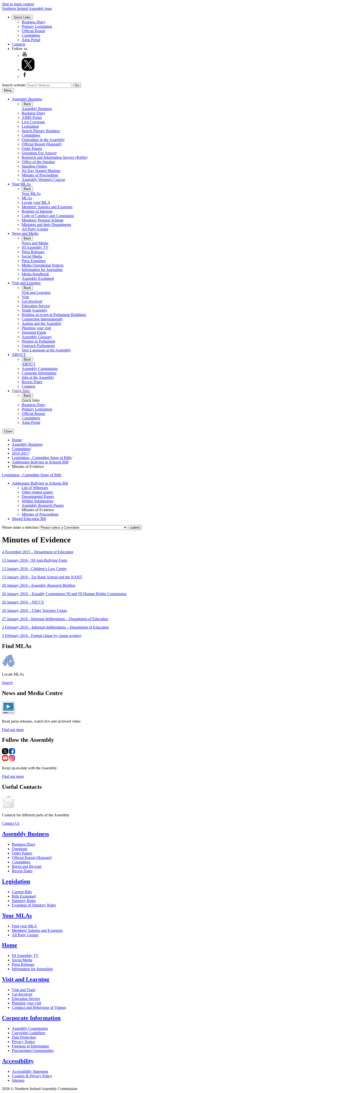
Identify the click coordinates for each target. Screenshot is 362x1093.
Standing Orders (34, 166)
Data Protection (24, 1037)
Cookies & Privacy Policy (32, 1076)
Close (8, 431)
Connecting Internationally (42, 319)
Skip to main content (18, 4)
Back (27, 104)
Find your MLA (24, 926)
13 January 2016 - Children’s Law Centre (34, 569)
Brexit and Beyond (26, 866)
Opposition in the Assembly (43, 140)
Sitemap (18, 1080)
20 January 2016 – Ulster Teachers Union (34, 610)
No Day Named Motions (41, 171)
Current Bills (22, 892)
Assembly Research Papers (43, 505)
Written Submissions (37, 501)
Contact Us (10, 823)
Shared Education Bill (29, 519)
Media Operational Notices (43, 265)
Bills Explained (24, 896)
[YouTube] (25, 55)
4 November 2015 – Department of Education (37, 552)
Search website (13, 85)
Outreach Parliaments (38, 346)
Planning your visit (36, 328)
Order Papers (32, 148)
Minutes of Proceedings (40, 175)
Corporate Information (39, 373)
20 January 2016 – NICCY (23, 602)
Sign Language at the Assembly (46, 350)
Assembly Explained (38, 278)
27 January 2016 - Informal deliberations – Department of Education (55, 619)
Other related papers (37, 492)
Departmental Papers (38, 496)
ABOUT (19, 354)
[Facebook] (25, 76)
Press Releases (33, 252)
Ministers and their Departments (46, 224)
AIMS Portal (32, 117)
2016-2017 (20, 453)
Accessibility (18, 1061)
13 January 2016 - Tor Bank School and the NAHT (42, 577)
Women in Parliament (38, 341)
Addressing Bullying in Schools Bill (40, 462)
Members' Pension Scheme (43, 220)
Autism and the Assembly (42, 323)
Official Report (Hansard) (42, 144)
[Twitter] (28, 69)
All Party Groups (35, 229)
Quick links (21, 391)
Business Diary (33, 22)
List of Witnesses (35, 488)
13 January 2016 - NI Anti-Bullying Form (34, 560)
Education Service (36, 306)
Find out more (13, 730)
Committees (31, 35)
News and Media (25, 233)
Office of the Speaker (38, 162)
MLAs (27, 198)
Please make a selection (20, 527)
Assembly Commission (40, 368)
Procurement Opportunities (33, 1050)
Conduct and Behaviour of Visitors (39, 1007)
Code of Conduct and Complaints (48, 216)
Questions (19, 849)
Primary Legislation (37, 26)
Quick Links (22, 17)
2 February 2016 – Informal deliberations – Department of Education (55, 627)
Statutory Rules (24, 901)
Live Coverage (33, 122)
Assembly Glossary (37, 337)
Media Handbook (35, 274)
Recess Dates (32, 382)
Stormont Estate (34, 332)
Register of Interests (37, 211)
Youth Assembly (34, 310)
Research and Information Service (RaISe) (54, 157)
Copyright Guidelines (28, 1033)
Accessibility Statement (30, 1071)
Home (16, 440)
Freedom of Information (30, 1046)
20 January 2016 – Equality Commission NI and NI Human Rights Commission (64, 594)
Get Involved (32, 301)
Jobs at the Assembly (38, 377)
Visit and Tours (23, 990)
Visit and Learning (26, 283)
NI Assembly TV (35, 247)
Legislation (30, 126)
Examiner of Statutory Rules (34, 905)
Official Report (33, 31)
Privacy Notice (23, 1042)
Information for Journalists (42, 270)
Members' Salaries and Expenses (47, 207)
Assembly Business (27, 99)
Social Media (32, 256)
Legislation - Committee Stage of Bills (41, 458)
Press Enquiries (34, 261)
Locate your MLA (36, 202)
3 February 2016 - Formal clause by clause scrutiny (42, 636)
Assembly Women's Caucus (43, 179)
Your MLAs (21, 184)
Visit (25, 297)
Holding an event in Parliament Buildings (54, 315)
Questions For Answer (39, 153)
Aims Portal (31, 40)
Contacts (18, 44)
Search (7, 683)
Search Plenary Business (41, 131)
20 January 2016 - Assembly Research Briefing (38, 585)
